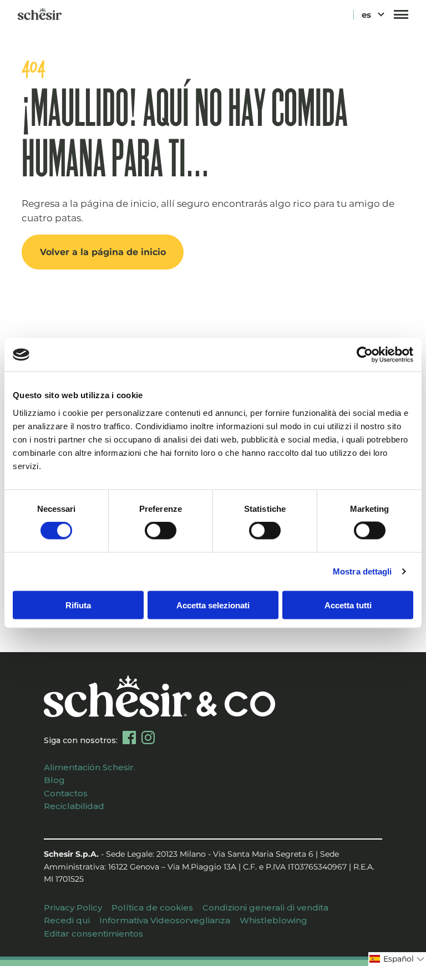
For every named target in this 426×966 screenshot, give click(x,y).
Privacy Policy (73, 907)
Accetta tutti (348, 604)
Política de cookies (152, 907)
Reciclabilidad (74, 806)
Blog (54, 780)
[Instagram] (148, 737)
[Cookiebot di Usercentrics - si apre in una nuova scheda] (364, 355)
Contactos (66, 793)
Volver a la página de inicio (103, 251)
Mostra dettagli (362, 571)
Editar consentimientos (93, 933)
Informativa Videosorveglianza (164, 920)
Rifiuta (78, 604)
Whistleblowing (273, 920)
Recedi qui (67, 920)
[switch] (160, 531)
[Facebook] (129, 737)
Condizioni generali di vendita (265, 907)
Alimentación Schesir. (89, 767)
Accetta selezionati (213, 604)
